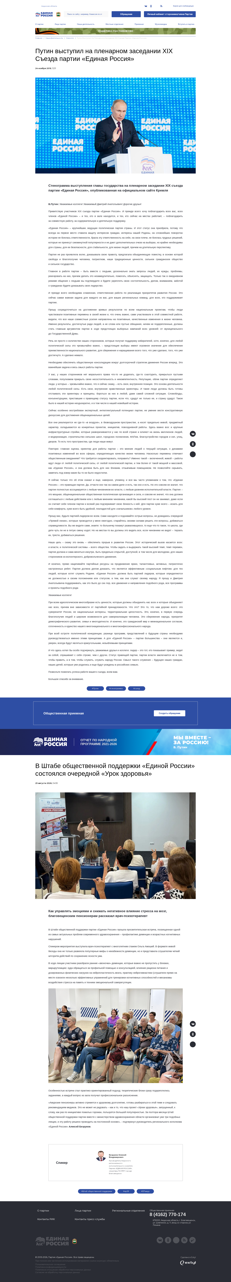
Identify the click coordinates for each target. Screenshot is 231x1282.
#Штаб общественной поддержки (96, 1191)
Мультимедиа (161, 24)
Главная (38, 38)
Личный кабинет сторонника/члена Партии (169, 14)
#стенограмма (116, 688)
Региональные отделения (128, 1210)
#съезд (136, 688)
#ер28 (126, 1191)
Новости (70, 38)
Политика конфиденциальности (50, 1267)
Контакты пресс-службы (90, 1219)
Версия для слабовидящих (183, 6)
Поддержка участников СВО (115, 31)
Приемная (139, 24)
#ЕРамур (145, 1191)
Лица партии (60, 24)
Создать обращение (169, 713)
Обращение (126, 14)
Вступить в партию (186, 24)
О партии (39, 24)
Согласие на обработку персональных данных (57, 1272)
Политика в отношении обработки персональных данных (63, 1270)
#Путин (95, 688)
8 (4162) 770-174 (168, 1214)
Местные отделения (114, 24)
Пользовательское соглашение (50, 1264)
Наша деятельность (85, 24)
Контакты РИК (46, 1219)
